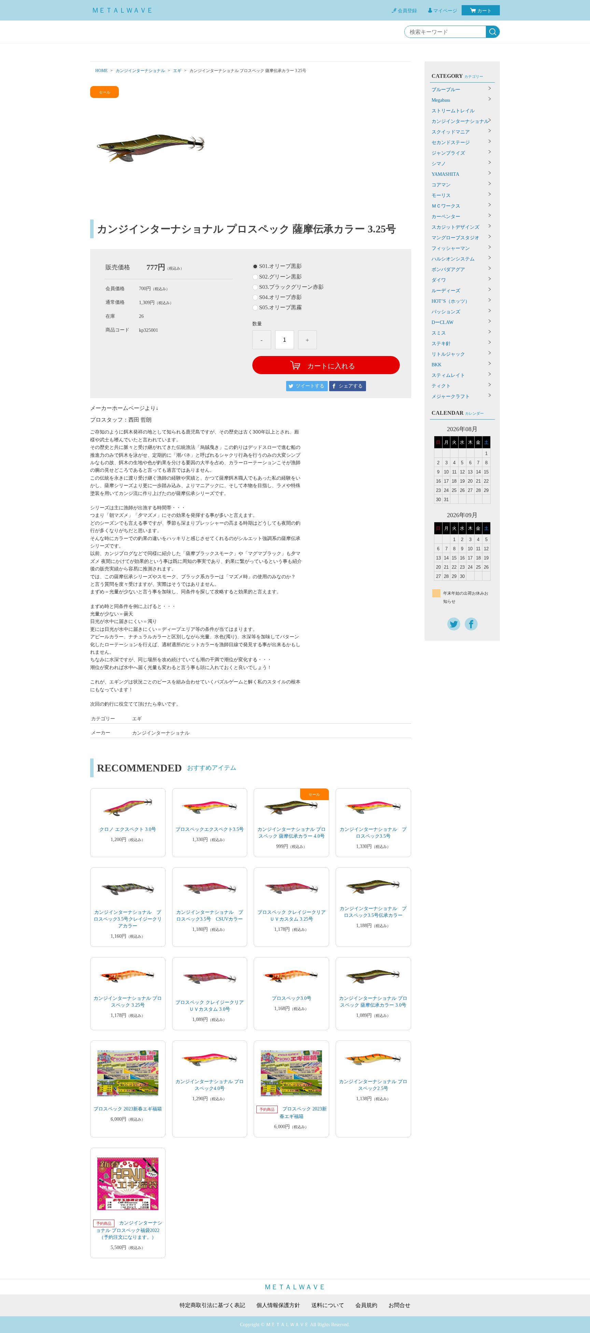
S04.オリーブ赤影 (280, 297)
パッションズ (446, 311)
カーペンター (446, 216)
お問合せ (399, 1305)
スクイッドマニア (451, 131)
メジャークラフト (451, 396)
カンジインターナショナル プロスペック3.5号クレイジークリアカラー (128, 919)
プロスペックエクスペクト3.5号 (209, 829)
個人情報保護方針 (278, 1305)
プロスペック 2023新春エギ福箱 (128, 1108)
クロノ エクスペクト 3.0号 (127, 829)
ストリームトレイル (453, 110)
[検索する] (493, 32)
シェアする (351, 385)
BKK (436, 364)
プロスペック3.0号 (291, 998)
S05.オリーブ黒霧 (280, 307)
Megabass (441, 100)
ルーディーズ (446, 290)
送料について (327, 1305)
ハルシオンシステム (453, 258)
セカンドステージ (451, 142)
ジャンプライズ (448, 153)
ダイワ (439, 280)
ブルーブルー (446, 89)
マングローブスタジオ (455, 237)
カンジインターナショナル (140, 70)
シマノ (439, 163)
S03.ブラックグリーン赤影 (291, 287)
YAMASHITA (445, 174)
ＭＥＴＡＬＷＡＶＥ (122, 10)
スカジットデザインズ (455, 227)
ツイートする (310, 385)
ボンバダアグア (448, 269)
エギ (177, 70)
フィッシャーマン (451, 248)
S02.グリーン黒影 (280, 277)
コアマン (441, 184)
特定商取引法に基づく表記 (212, 1305)
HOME (101, 70)
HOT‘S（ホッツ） (451, 301)
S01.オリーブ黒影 (280, 266)
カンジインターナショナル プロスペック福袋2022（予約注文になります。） (129, 1230)
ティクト (441, 385)
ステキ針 (441, 343)
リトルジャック (448, 354)
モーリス (441, 195)
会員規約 (366, 1305)
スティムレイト (448, 375)
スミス (439, 333)
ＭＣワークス (446, 206)
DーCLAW (442, 322)
